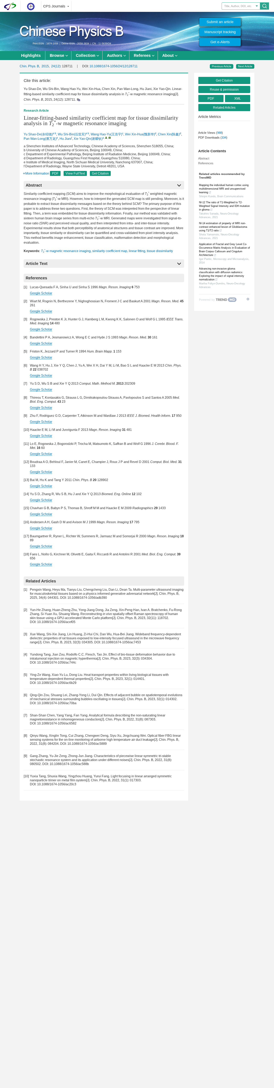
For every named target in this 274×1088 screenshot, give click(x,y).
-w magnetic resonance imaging (66, 251)
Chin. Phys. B (29, 66)
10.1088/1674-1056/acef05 (56, 622)
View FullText (75, 173)
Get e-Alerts (220, 42)
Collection (85, 55)
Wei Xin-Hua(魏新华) (140, 134)
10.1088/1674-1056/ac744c (56, 662)
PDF (55, 173)
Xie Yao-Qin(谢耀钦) (88, 138)
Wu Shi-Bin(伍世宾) (72, 134)
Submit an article (220, 22)
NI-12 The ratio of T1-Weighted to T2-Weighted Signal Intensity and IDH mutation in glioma (224, 206)
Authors (114, 55)
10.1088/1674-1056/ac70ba (56, 703)
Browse (57, 55)
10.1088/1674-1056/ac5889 (87, 743)
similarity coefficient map (109, 251)
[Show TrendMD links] (248, 299)
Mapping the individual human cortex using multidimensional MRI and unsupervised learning (224, 189)
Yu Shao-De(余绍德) (38, 134)
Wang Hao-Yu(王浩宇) (106, 134)
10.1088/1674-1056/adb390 (87, 597)
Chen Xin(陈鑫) (169, 134)
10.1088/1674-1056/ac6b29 (56, 682)
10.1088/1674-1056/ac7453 (121, 642)
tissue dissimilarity (160, 251)
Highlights (31, 55)
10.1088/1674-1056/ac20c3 (56, 784)
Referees (142, 55)
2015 (45, 66)
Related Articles (224, 107)
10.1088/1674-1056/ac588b (69, 764)
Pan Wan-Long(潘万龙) (40, 138)
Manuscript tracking (220, 32)
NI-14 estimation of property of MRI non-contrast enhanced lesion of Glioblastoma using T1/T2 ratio (223, 227)
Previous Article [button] (221, 66)
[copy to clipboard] (78, 99)
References (205, 163)
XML (237, 98)
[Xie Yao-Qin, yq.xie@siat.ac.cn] (106, 137)
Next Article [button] (245, 66)
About (168, 55)
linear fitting (137, 251)
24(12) (55, 66)
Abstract (203, 158)
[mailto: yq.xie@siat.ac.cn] (110, 137)
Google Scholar (41, 293)
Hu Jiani (65, 138)
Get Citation (100, 173)
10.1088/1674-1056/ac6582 (56, 723)
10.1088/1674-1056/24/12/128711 (113, 66)
